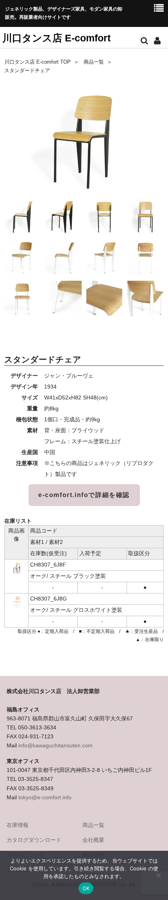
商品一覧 (94, 62)
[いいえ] (158, 875)
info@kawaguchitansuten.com (55, 745)
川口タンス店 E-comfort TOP (37, 62)
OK (86, 888)
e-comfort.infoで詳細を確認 (84, 495)
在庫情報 (18, 825)
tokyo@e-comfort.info (44, 797)
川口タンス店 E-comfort (56, 37)
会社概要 (93, 840)
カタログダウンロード (34, 840)
